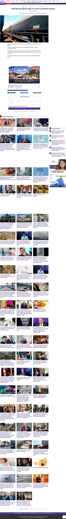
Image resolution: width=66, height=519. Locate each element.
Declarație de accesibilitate (47, 513)
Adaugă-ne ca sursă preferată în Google (27, 13)
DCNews (2, 2)
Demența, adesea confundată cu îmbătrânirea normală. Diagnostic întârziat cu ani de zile (7, 178)
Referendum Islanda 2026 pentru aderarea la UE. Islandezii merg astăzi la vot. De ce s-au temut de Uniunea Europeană (40, 146)
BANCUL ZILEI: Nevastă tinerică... (38, 195)
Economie (28, 0)
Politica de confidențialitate (17, 513)
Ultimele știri (8, 0)
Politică (13, 0)
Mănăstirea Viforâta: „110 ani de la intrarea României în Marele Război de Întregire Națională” (40, 346)
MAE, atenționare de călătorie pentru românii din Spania (40, 310)
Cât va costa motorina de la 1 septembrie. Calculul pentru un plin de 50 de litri (40, 362)
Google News (18, 87)
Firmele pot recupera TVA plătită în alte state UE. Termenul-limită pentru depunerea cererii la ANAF (40, 129)
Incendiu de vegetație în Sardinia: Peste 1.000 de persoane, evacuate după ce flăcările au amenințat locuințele (40, 242)
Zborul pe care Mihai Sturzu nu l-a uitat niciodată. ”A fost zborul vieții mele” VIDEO (24, 129)
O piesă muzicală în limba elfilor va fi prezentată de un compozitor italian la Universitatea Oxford (7, 242)
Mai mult (39, 1)
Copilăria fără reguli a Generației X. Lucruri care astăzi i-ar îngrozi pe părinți (24, 196)
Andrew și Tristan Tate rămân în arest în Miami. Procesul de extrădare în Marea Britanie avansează (24, 469)
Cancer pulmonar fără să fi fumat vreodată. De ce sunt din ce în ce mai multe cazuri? (7, 329)
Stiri (26, 6)
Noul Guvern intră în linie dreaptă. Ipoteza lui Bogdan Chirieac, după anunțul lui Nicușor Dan (58, 132)
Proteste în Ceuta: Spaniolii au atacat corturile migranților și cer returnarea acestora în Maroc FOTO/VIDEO (7, 451)
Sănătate (53, 0)
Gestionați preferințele (33, 513)
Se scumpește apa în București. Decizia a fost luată (24, 450)
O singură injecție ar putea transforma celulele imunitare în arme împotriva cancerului (7, 258)
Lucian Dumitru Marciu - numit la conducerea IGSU (7, 195)
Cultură (58, 0)
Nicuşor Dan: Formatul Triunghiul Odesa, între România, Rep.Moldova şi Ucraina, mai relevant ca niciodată (7, 503)
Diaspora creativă (34, 0)
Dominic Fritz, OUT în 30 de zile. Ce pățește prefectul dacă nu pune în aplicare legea (58, 136)
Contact (40, 513)
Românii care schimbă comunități (45, 0)
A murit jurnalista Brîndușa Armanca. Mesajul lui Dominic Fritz (24, 329)
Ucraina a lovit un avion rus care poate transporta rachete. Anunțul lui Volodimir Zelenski (7, 346)
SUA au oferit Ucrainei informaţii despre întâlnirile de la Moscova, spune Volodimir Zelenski (24, 258)
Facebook (12, 92)
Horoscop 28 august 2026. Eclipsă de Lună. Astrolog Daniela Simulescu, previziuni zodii (26, 3)
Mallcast (34, 1)
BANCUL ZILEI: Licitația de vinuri (40, 467)
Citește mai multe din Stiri (24, 508)
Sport (25, 1)
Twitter (25, 92)
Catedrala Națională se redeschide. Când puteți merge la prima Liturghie (7, 276)
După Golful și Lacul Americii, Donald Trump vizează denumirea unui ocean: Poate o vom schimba (40, 379)
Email (38, 92)
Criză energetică (22, 0)
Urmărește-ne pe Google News (41, 13)
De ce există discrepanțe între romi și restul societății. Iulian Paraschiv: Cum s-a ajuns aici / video (24, 242)
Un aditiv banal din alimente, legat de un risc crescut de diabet (7, 395)
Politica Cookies (26, 513)
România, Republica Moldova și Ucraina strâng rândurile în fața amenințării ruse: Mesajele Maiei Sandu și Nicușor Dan (40, 485)
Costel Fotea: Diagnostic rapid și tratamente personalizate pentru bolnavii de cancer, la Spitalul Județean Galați (40, 434)
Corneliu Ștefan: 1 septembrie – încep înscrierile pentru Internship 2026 (24, 362)
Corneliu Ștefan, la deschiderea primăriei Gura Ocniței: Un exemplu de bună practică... (40, 415)
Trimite (24, 108)
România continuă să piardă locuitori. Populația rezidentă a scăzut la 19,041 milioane (40, 396)
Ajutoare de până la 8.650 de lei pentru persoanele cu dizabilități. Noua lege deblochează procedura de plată (40, 225)
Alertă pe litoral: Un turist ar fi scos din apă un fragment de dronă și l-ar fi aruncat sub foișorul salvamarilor (7, 129)
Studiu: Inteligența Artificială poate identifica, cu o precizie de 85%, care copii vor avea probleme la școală (24, 346)
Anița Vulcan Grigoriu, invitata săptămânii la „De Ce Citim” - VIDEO (24, 379)
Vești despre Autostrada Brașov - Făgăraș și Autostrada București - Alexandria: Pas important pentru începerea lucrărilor (24, 485)
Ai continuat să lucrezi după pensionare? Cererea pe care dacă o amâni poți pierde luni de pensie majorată (40, 294)
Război (17, 0)
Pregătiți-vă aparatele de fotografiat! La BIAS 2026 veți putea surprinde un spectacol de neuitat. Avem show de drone (24, 294)
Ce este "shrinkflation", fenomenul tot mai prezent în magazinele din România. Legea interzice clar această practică (7, 363)
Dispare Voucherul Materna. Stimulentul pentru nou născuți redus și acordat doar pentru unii (7, 469)
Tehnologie (29, 1)
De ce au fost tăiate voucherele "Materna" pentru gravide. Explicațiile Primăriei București (24, 178)
